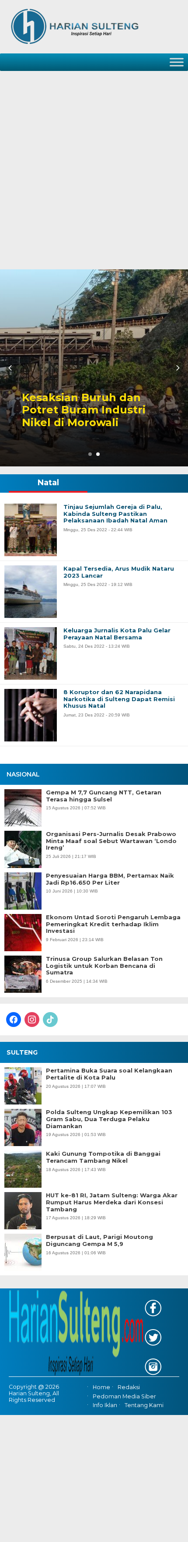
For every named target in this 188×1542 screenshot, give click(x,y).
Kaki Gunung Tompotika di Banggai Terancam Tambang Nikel (103, 1157)
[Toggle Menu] (177, 62)
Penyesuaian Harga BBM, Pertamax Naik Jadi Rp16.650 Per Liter (110, 879)
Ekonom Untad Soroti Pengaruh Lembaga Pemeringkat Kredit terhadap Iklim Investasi (113, 924)
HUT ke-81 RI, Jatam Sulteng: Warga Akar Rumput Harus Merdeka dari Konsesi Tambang (112, 1202)
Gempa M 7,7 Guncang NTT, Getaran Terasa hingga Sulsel (103, 796)
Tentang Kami (144, 1405)
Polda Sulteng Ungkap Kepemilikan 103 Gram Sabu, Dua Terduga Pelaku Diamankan (109, 1119)
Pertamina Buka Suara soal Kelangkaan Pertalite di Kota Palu (109, 1074)
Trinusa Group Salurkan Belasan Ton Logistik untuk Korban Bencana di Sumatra (104, 966)
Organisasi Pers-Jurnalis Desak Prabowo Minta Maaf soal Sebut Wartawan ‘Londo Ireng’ (111, 841)
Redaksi (129, 1387)
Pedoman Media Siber (124, 1396)
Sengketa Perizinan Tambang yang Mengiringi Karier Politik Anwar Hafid (109, 404)
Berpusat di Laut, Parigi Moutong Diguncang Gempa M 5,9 (99, 1240)
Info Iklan (105, 1405)
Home (101, 1387)
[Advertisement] (94, 171)
